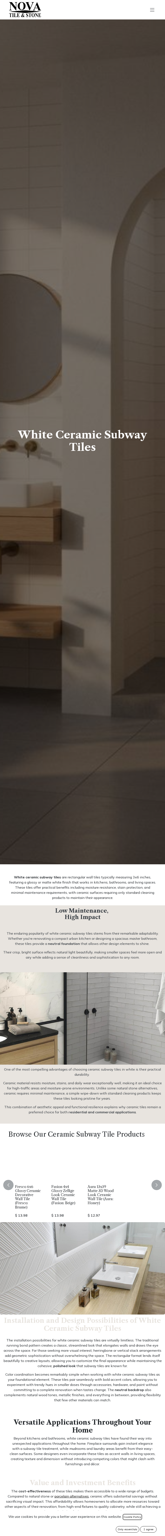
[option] (82, 1185)
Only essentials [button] (127, 1529)
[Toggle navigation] (152, 9)
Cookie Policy (132, 1516)
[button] (11, 1185)
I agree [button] (148, 1529)
